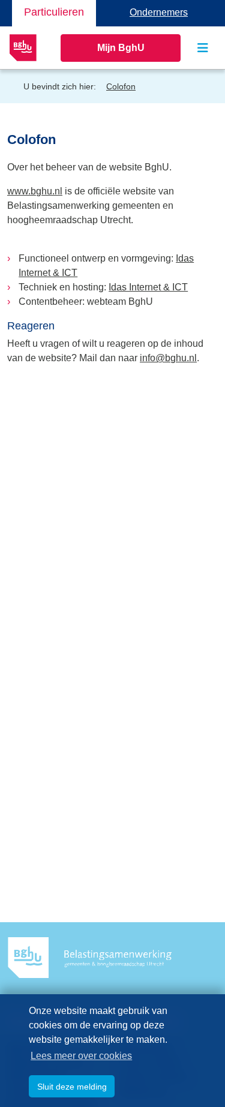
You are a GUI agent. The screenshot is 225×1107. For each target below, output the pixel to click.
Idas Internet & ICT (148, 287)
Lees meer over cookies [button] (81, 1056)
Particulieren (54, 12)
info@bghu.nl (168, 358)
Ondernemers (159, 12)
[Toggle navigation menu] (202, 48)
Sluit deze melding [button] (72, 1086)
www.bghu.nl (34, 191)
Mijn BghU (121, 48)
